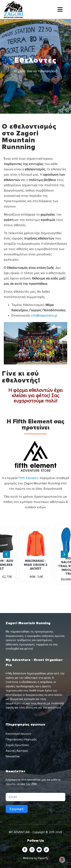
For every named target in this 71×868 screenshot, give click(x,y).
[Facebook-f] (24, 849)
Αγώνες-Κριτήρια (17, 750)
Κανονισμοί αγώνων (18, 733)
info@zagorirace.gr (44, 315)
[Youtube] (39, 849)
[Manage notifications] (62, 860)
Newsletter (13, 756)
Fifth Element (28, 478)
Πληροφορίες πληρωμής (21, 739)
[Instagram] (32, 849)
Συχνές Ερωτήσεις (17, 745)
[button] (64, 554)
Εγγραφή (17, 809)
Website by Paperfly (35, 858)
